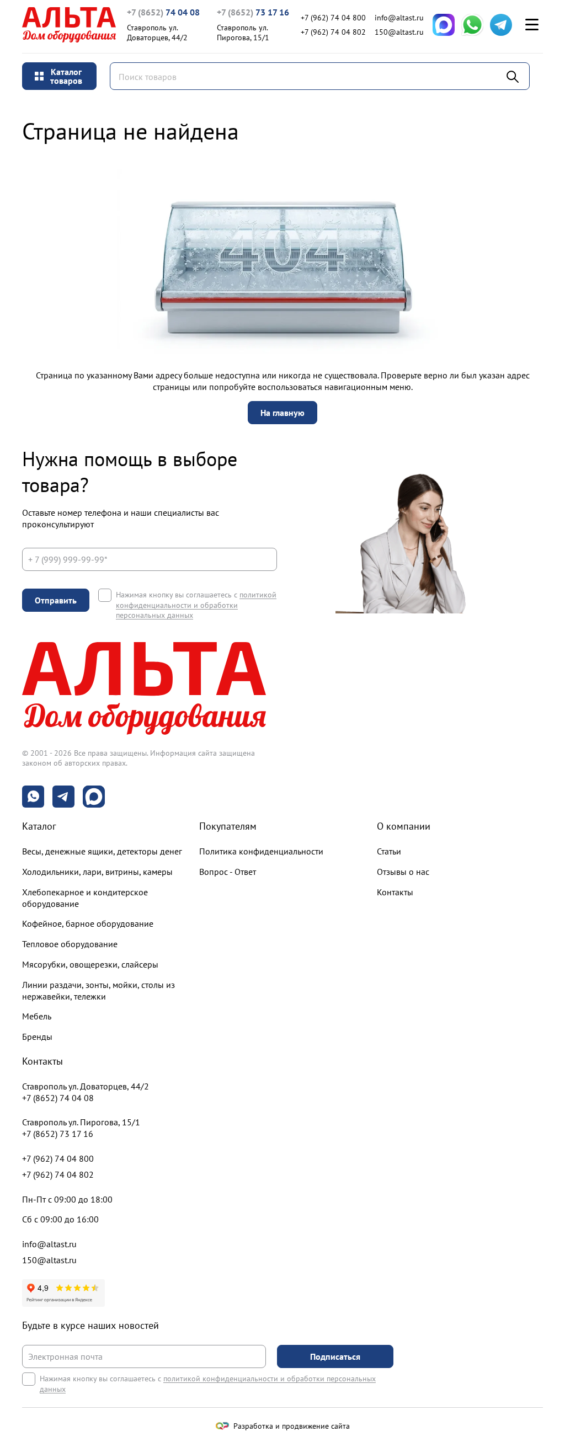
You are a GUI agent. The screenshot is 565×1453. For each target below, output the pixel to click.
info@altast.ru (399, 18)
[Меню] (532, 25)
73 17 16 (253, 12)
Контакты (395, 892)
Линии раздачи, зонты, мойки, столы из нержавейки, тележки (98, 990)
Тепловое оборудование (70, 943)
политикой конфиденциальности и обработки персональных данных (196, 604)
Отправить (56, 600)
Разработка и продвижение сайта (291, 1426)
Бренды (37, 1036)
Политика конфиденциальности (261, 851)
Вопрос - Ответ (227, 871)
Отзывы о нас (403, 871)
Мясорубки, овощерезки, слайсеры (90, 964)
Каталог (39, 826)
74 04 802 (333, 32)
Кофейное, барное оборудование (87, 923)
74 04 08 (163, 12)
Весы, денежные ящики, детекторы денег (102, 851)
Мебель (36, 1016)
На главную (282, 412)
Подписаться (335, 1356)
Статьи (389, 851)
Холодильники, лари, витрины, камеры (97, 871)
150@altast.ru (399, 32)
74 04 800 (333, 18)
